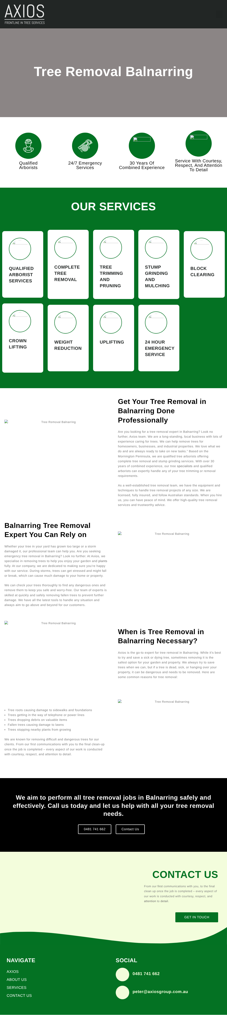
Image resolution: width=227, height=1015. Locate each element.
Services (85, 167)
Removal (65, 279)
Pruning (110, 285)
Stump (153, 267)
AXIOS (13, 972)
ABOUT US (17, 980)
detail (202, 170)
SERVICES (17, 987)
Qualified (21, 268)
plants (102, 561)
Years (142, 163)
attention (150, 901)
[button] (219, 14)
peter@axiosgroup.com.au (160, 991)
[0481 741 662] (122, 974)
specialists (184, 466)
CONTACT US (19, 995)
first (160, 886)
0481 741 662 (146, 974)
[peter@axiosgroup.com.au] (122, 992)
